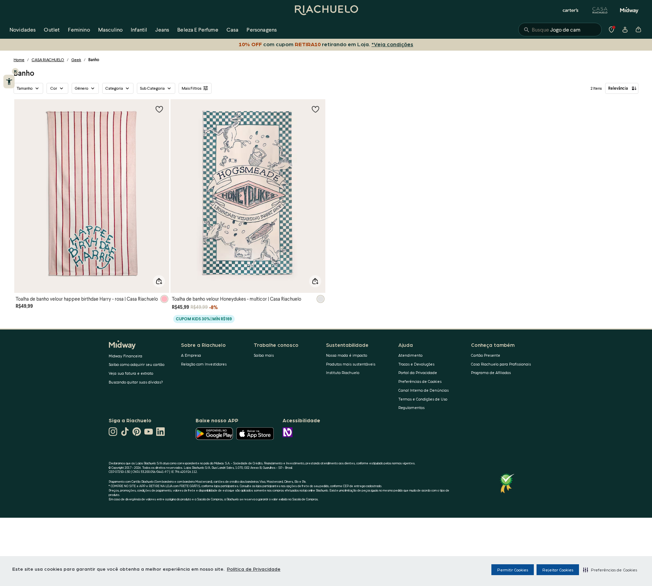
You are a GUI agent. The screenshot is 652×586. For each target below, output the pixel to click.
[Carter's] (570, 10)
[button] (610, 569)
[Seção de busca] (560, 29)
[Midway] (629, 10)
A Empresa (191, 355)
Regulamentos (411, 407)
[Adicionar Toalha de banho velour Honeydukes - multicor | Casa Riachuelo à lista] (315, 109)
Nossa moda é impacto (346, 355)
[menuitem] (23, 29)
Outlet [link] (52, 29)
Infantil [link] (139, 29)
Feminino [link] (79, 29)
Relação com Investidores (204, 364)
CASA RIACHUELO (48, 59)
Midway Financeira (125, 355)
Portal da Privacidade (417, 372)
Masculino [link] (110, 29)
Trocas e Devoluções (416, 364)
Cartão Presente (485, 355)
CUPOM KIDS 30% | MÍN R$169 (204, 318)
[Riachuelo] (326, 10)
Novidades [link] (23, 29)
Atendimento (410, 355)
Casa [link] (233, 29)
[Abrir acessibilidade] (9, 81)
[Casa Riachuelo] (600, 10)
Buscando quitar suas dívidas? (136, 382)
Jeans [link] (162, 29)
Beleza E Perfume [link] (197, 29)
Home (19, 59)
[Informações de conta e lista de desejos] (625, 29)
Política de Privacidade (253, 569)
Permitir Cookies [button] (512, 569)
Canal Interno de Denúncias (423, 390)
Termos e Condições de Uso (422, 399)
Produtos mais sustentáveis (350, 364)
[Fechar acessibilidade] (15, 71)
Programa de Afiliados (491, 372)
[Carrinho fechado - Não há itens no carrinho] (638, 29)
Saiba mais (264, 355)
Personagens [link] (262, 29)
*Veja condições (392, 44)
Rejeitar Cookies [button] (557, 569)
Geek (76, 59)
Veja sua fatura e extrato (131, 373)
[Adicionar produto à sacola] (159, 281)
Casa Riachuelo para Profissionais (501, 364)
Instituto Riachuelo (342, 372)
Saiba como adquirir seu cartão (136, 364)
